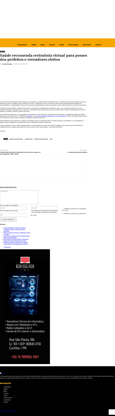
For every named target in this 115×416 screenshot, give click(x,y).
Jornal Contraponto (7, 64)
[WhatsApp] (77, 68)
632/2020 (29, 116)
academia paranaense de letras (16, 139)
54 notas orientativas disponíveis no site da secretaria (50, 116)
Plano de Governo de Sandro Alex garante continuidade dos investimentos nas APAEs (16, 243)
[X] (65, 68)
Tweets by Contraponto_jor (8, 411)
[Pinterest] (71, 68)
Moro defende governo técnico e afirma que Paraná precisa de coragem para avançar (16, 239)
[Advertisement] (43, 85)
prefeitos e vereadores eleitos (41, 139)
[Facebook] (58, 68)
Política (2, 51)
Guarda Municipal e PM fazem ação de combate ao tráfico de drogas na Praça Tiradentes (15, 229)
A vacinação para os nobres (77, 152)
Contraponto (7, 247)
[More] (84, 68)
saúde (51, 139)
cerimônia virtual (29, 139)
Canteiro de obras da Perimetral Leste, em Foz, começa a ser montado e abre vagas (20, 153)
